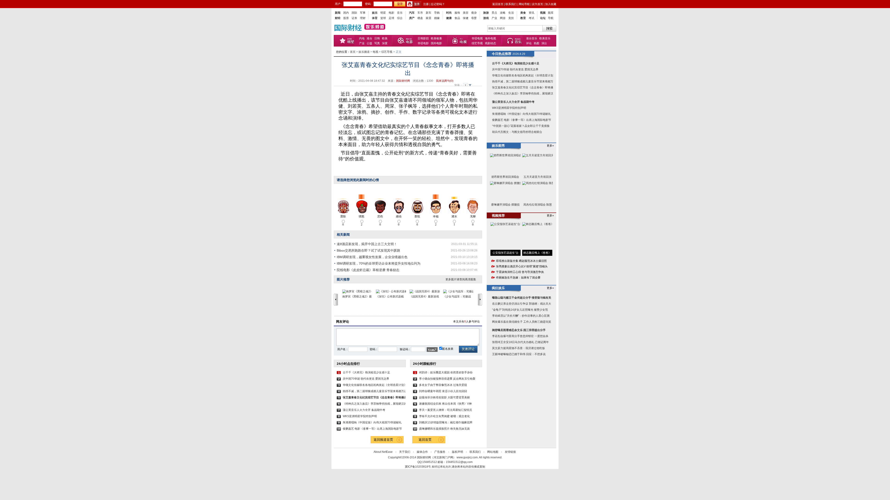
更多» (550, 145)
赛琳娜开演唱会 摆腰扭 (505, 204)
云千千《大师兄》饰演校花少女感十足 (366, 372)
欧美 (385, 38)
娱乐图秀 (498, 145)
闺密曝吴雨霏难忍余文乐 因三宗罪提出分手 (519, 330)
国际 (354, 12)
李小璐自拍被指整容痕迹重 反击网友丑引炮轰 (447, 378)
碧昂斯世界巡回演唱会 (505, 176)
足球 (391, 18)
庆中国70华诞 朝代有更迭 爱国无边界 (366, 378)
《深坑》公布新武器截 (390, 296)
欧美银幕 (436, 38)
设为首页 (537, 4)
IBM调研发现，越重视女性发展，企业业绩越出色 (372, 257)
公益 (369, 43)
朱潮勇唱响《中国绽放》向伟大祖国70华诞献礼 (372, 422)
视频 (543, 12)
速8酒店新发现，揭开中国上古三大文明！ (367, 244)
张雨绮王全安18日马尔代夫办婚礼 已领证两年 (520, 342)
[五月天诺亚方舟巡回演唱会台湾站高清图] (537, 163)
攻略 (502, 12)
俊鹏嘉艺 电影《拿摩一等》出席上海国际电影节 (372, 428)
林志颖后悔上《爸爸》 (537, 252)
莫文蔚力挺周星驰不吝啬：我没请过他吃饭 (518, 348)
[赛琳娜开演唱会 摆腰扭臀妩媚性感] (505, 191)
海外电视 (490, 38)
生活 (511, 12)
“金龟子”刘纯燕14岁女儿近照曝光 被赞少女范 (520, 309)
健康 (449, 18)
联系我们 (511, 4)
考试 (531, 18)
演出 (544, 43)
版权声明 (457, 451)
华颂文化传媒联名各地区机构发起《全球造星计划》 (374, 385)
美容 (465, 12)
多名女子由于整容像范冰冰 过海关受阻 (443, 385)
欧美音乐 (544, 38)
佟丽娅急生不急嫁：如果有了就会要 (518, 277)
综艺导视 (477, 43)
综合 (400, 18)
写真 (377, 43)
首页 (353, 51)
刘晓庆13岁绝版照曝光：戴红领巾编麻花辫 (445, 422)
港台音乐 (531, 38)
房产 (412, 18)
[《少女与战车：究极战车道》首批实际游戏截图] (460, 292)
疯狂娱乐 (498, 288)
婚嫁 (437, 18)
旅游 (486, 12)
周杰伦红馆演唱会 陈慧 (537, 204)
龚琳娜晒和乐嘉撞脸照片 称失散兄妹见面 (444, 428)
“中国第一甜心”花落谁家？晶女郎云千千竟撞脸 (521, 126)
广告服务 (439, 451)
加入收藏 (550, 4)
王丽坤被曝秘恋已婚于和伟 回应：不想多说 (519, 354)
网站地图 (492, 451)
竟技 (511, 18)
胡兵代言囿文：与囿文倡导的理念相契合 (517, 132)
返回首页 (497, 4)
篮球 (383, 18)
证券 (354, 18)
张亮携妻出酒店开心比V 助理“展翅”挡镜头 (522, 266)
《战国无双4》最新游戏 (424, 296)
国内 (346, 12)
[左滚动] (336, 300)
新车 (428, 12)
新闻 (337, 12)
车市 (420, 12)
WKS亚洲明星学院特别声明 (360, 416)
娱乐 (375, 12)
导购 (437, 12)
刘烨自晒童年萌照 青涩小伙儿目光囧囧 (443, 391)
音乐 (400, 12)
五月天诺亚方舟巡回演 (537, 176)
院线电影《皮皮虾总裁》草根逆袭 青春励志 (368, 270)
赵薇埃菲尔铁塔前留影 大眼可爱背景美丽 (444, 397)
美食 (523, 12)
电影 (391, 12)
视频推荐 (498, 215)
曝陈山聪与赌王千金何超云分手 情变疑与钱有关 (521, 297)
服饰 (457, 12)
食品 (457, 18)
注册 (426, 4)
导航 (550, 18)
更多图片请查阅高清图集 (460, 279)
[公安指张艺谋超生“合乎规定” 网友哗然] (505, 236)
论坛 (543, 18)
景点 (494, 12)
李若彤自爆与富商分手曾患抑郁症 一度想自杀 (520, 336)
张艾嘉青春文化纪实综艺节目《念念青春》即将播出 (524, 87)
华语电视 (477, 38)
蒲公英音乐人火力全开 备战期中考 (364, 410)
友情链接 (510, 451)
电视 (459, 40)
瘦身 (474, 12)
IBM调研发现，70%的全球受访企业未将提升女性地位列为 (378, 263)
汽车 (412, 12)
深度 (385, 43)
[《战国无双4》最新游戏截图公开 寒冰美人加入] (426, 292)
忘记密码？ (438, 4)
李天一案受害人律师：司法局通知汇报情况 (445, 410)
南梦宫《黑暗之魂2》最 (357, 296)
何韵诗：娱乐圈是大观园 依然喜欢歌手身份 (446, 372)
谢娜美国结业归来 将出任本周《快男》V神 (445, 403)
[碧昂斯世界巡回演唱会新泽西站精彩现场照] (505, 163)
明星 (383, 12)
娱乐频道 (364, 51)
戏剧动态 (490, 43)
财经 (337, 18)
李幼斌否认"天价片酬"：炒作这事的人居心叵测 (521, 315)
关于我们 (404, 451)
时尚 (449, 12)
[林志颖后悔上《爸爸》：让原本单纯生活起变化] (537, 236)
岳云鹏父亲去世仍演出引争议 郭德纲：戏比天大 (521, 303)
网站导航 (524, 4)
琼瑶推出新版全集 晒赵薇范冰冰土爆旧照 (521, 260)
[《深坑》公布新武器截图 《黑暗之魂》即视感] (393, 292)
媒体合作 (422, 451)
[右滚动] (480, 300)
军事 (363, 12)
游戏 (486, 18)
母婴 (474, 18)
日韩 (377, 38)
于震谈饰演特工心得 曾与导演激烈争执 (520, 272)
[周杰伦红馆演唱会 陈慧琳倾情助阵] (537, 191)
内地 (362, 38)
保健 (465, 18)
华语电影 (423, 43)
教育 (523, 18)
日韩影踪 (423, 38)
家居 (428, 18)
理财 (363, 18)
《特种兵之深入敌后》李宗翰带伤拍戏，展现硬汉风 (374, 403)
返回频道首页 (383, 439)
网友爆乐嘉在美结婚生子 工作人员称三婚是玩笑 (521, 321)
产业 (494, 18)
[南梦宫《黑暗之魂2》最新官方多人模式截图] (359, 292)
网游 (502, 18)
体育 (375, 18)
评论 (529, 43)
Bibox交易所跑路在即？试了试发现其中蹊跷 (368, 250)
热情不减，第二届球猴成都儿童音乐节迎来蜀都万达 (374, 391)
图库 (550, 12)
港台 (369, 38)
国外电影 (436, 43)
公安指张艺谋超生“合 (505, 252)
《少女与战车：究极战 (457, 296)
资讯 (531, 12)
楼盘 (420, 18)
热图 (536, 43)
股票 (346, 18)
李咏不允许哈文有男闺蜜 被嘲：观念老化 (444, 416)
